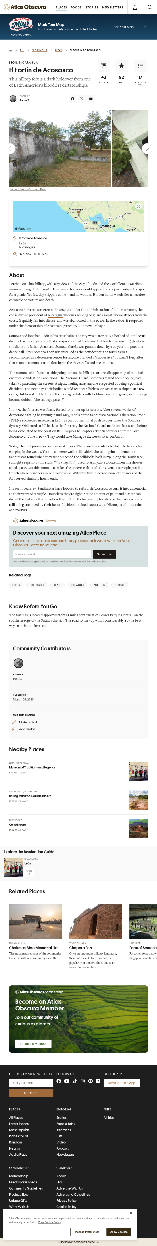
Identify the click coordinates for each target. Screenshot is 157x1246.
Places (14, 1109)
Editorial (64, 1109)
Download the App (121, 1083)
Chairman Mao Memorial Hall (34, 948)
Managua (79, 437)
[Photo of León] (13, 867)
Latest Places (19, 1123)
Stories (61, 1117)
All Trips (109, 1117)
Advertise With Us (69, 1188)
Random (15, 1142)
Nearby (15, 1148)
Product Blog (18, 1194)
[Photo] (138, 771)
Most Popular (19, 1130)
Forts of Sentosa (143, 948)
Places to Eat (18, 1136)
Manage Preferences (87, 1231)
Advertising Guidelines (73, 1194)
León (28, 863)
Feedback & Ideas (23, 1182)
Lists (59, 1136)
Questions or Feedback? (78, 1242)
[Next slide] (147, 148)
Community (19, 1167)
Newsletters (65, 1154)
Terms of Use (101, 561)
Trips (108, 1109)
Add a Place (18, 1154)
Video (61, 1142)
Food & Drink (65, 1123)
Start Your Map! (124, 27)
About (61, 1176)
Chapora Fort (80, 948)
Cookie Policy (66, 1206)
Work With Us (19, 1206)
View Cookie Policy (49, 1222)
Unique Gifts (18, 1200)
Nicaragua (55, 315)
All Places (16, 1117)
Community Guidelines (26, 1188)
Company (64, 1167)
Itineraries (63, 1130)
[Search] (150, 7)
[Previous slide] (10, 148)
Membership (18, 1176)
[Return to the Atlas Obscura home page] (26, 7)
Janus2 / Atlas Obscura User (28, 189)
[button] (104, 66)
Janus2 (24, 100)
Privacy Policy (84, 561)
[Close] (131, 1213)
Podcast (62, 1148)
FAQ (59, 1182)
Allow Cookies (119, 1231)
